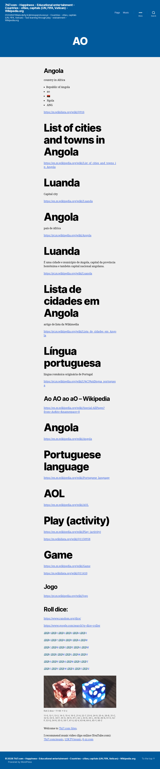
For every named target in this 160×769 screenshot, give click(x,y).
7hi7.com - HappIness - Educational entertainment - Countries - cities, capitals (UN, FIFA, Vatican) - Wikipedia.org (40, 7)
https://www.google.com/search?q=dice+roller (72, 625)
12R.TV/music (72, 739)
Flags (117, 12)
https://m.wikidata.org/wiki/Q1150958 (67, 539)
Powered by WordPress (20, 762)
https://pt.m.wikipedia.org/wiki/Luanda (68, 273)
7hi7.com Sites (67, 728)
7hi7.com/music (53, 739)
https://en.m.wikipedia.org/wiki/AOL (66, 505)
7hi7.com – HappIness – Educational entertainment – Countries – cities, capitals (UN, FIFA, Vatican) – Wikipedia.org (75, 758)
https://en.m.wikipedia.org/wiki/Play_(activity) (72, 532)
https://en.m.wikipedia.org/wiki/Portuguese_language (77, 478)
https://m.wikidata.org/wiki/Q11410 (65, 573)
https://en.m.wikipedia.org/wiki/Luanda (68, 201)
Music (126, 12)
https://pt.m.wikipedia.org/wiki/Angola (67, 235)
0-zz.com (87, 739)
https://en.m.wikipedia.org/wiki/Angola (68, 439)
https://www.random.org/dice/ (62, 618)
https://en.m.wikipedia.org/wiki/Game (67, 566)
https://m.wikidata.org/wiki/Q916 (64, 112)
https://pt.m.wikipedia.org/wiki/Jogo (66, 596)
